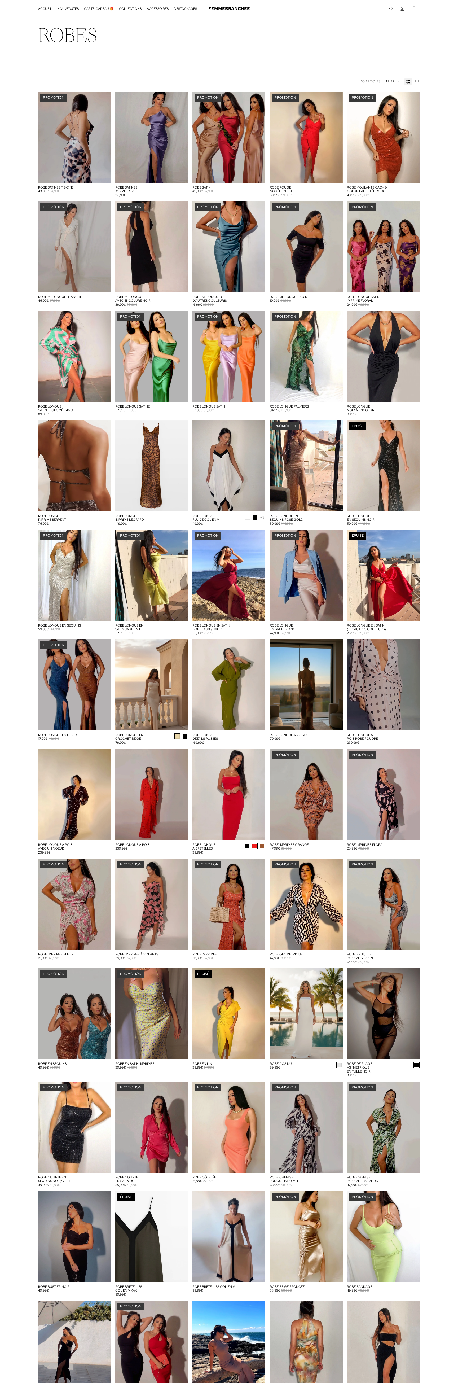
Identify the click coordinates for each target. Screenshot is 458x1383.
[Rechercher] (391, 9)
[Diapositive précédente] (123, 137)
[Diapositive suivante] (180, 137)
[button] (392, 81)
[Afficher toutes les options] (263, 517)
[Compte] (402, 9)
